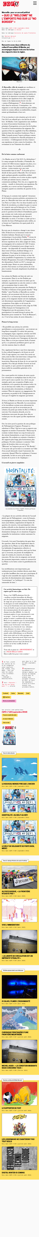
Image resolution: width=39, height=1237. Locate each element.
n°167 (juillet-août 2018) (20, 1037)
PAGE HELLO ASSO (14, 652)
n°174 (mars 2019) (17, 1003)
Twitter (13, 693)
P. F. (13, 38)
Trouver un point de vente (9, 715)
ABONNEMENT (26, 650)
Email (27, 693)
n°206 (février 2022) (18, 1070)
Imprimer (7, 697)
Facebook (5, 693)
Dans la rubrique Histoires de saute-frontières (15, 860)
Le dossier (18, 30)
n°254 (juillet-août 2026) (20, 1175)
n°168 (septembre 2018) (14, 712)
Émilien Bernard (10, 36)
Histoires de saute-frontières (25, 33)
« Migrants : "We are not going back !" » (9, 684)
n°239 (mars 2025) (17, 960)
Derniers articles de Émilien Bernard (12, 1080)
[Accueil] (10, 4)
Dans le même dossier (9, 753)
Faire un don (6, 722)
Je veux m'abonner (8, 718)
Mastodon (20, 693)
